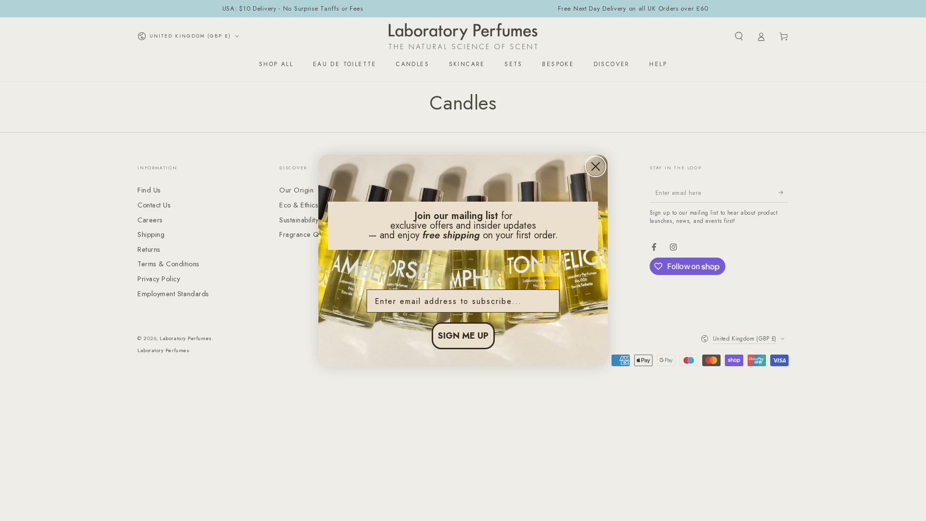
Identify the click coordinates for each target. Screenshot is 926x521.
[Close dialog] (595, 166)
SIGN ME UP (463, 335)
